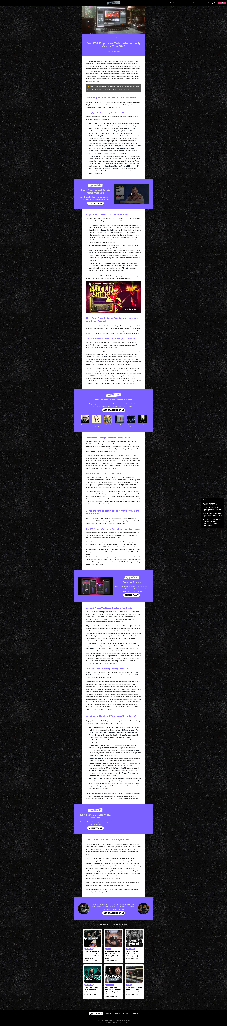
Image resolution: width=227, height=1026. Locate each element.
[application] (131, 194)
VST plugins (96, 61)
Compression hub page (96, 468)
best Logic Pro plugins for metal (128, 798)
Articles (172, 3)
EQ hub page (114, 383)
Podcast (117, 1013)
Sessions (179, 3)
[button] (132, 194)
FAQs (192, 3)
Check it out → (128, 89)
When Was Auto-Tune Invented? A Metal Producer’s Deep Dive (134, 990)
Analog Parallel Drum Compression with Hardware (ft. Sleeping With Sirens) (92, 955)
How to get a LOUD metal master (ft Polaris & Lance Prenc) (92, 990)
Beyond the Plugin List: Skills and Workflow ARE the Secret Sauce (213, 515)
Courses (186, 3)
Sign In (213, 3)
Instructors (199, 3)
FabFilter (137, 250)
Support (126, 1022)
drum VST (109, 158)
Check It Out (95, 203)
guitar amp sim (120, 727)
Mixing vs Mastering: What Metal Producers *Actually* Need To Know (113, 955)
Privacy (115, 1022)
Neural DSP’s (130, 128)
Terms (120, 1022)
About (207, 3)
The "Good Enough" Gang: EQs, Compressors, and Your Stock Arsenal (212, 509)
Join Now (221, 3)
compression (101, 441)
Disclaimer (101, 1022)
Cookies (108, 1022)
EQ (95, 342)
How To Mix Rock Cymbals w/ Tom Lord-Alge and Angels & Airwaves (113, 991)
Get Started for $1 (113, 410)
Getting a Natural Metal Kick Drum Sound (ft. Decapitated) (134, 954)
